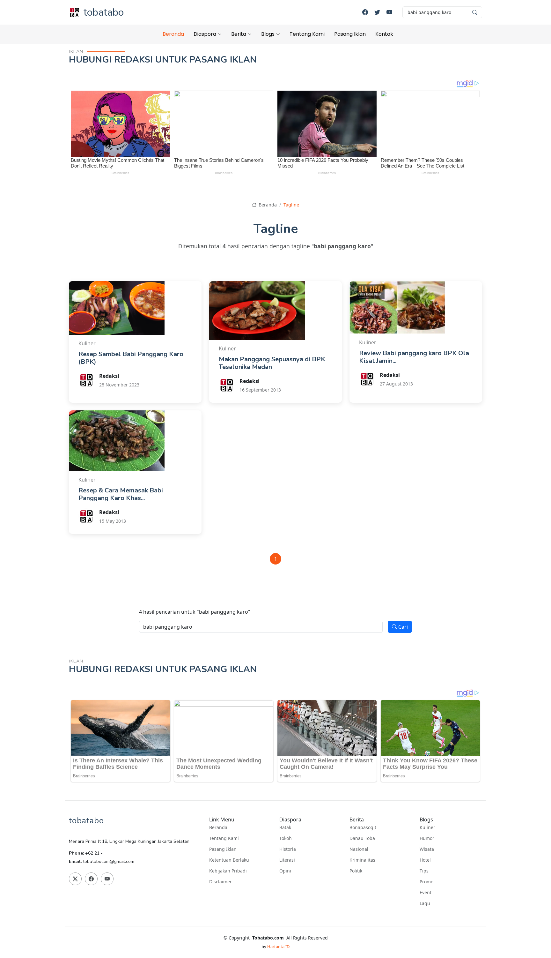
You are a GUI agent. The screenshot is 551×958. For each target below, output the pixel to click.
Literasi (287, 860)
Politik (355, 871)
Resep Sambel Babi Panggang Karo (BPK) (130, 358)
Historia (287, 849)
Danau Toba (362, 838)
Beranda (173, 34)
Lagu (425, 903)
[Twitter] (377, 12)
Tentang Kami (307, 34)
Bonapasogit (362, 827)
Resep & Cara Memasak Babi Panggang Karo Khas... (120, 494)
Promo (426, 881)
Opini (285, 871)
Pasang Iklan (350, 34)
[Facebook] (365, 12)
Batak (285, 827)
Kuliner (427, 827)
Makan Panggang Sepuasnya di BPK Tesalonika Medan (272, 363)
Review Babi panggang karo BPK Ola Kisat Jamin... (414, 357)
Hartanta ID (278, 946)
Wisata (427, 849)
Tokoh (285, 838)
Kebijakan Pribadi (228, 871)
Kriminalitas (362, 860)
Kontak (384, 34)
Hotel (425, 860)
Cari (402, 626)
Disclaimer (220, 881)
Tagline (291, 205)
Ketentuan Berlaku (229, 860)
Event (425, 892)
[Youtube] (389, 12)
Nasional (358, 849)
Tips (424, 871)
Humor (427, 838)
